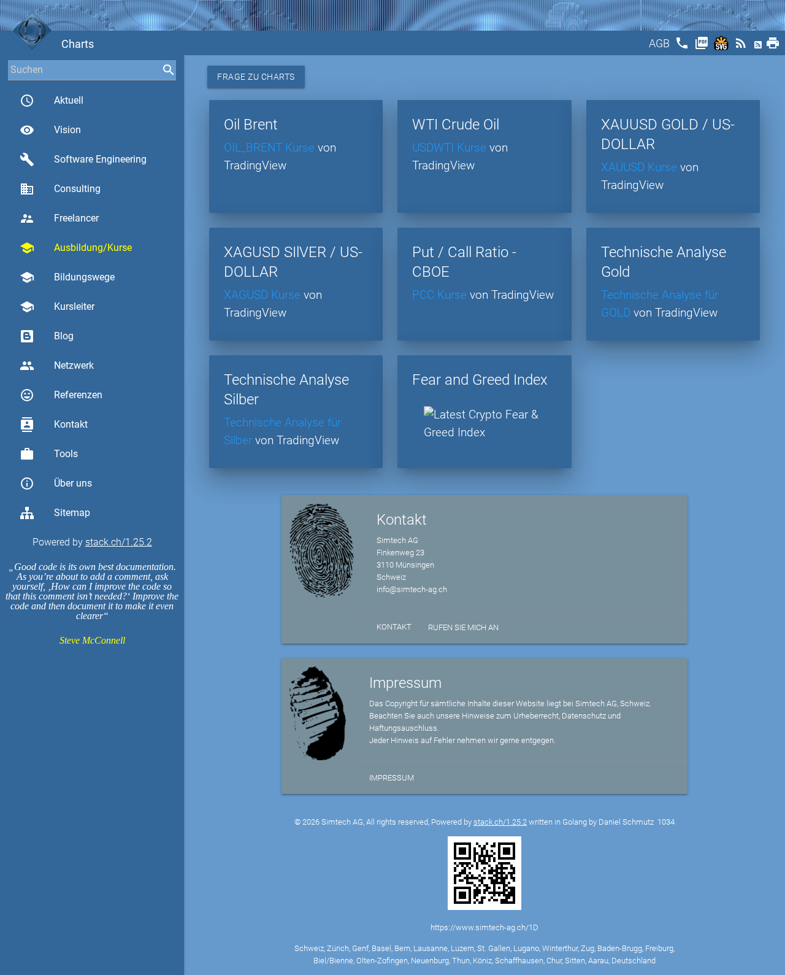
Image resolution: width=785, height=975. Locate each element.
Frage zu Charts (256, 77)
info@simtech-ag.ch (412, 589)
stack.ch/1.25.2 (118, 542)
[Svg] (722, 47)
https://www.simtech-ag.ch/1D (484, 927)
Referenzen (61, 395)
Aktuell (51, 100)
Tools (49, 454)
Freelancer (59, 218)
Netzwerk (57, 365)
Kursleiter (57, 306)
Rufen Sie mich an (463, 627)
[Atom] (759, 47)
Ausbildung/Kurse (76, 248)
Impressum (391, 777)
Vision (50, 130)
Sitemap (72, 512)
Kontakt (54, 424)
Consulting (60, 189)
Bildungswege (67, 277)
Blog (64, 336)
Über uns (56, 483)
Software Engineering (83, 159)
